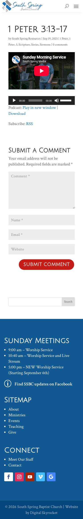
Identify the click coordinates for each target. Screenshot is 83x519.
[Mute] (56, 100)
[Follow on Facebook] (8, 476)
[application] (41, 100)
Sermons (45, 45)
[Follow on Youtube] (29, 476)
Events (14, 421)
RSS (29, 124)
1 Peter (64, 39)
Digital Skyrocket (44, 512)
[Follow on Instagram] (19, 476)
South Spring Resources (26, 39)
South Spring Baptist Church (39, 506)
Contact (14, 465)
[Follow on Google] (51, 476)
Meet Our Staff (20, 459)
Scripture (24, 45)
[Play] (14, 100)
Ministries (16, 415)
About (13, 409)
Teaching (16, 426)
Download (16, 113)
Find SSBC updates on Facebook (44, 384)
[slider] (66, 100)
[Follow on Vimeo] (40, 476)
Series (35, 45)
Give (12, 432)
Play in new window (39, 107)
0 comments (60, 45)
